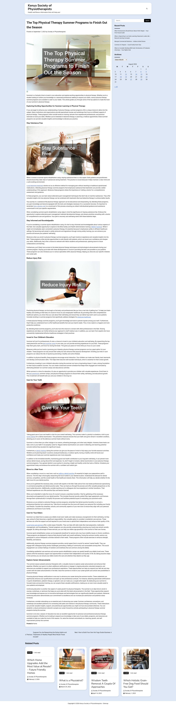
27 (131, 79)
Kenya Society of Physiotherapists (40, 7)
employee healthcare (84, 317)
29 (141, 79)
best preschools (34, 374)
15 (141, 74)
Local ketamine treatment (35, 186)
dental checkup (41, 451)
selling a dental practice (66, 473)
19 (126, 77)
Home (35, 623)
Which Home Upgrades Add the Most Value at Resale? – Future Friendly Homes (39, 666)
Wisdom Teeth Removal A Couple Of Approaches (103, 684)
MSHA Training (96, 227)
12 (126, 74)
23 (146, 77)
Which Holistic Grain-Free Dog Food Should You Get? (135, 684)
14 (136, 74)
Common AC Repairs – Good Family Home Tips (127, 44)
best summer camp (49, 343)
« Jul (116, 87)
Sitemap (105, 703)
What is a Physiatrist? (71, 680)
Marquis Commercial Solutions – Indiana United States (129, 41)
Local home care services (35, 525)
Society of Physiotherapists (57, 32)
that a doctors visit (39, 206)
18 (121, 77)
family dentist (31, 437)
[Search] (146, 8)
